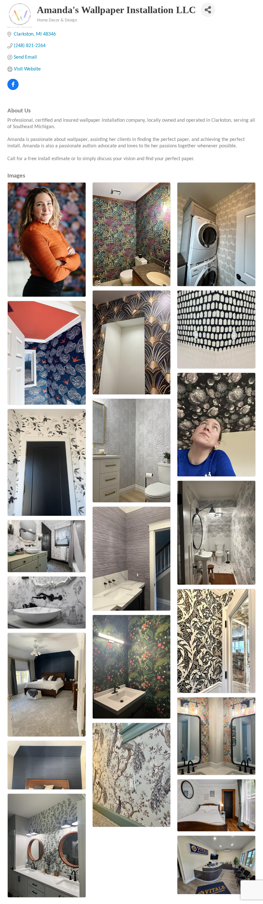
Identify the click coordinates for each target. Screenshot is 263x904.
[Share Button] (208, 10)
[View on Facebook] (13, 88)
